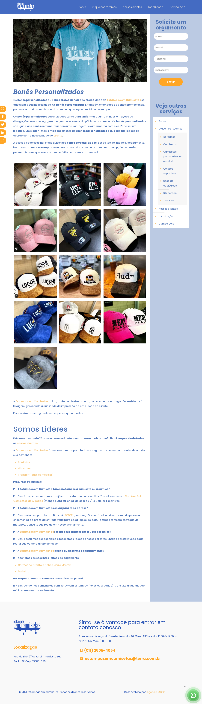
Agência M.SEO (156, 692)
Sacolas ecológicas (170, 183)
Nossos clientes (168, 209)
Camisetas (170, 144)
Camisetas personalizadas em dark (172, 156)
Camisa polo (166, 223)
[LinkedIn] (2, 132)
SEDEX (69, 515)
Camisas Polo (134, 496)
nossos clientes (27, 443)
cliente (57, 135)
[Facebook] (2, 116)
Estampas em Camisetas (124, 100)
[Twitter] (2, 124)
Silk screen (170, 193)
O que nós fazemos (170, 128)
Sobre (162, 121)
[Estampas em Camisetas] (25, 7)
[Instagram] (2, 140)
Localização (166, 216)
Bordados (24, 462)
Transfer (168, 200)
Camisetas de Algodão (28, 501)
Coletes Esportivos (169, 171)
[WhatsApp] (2, 108)
